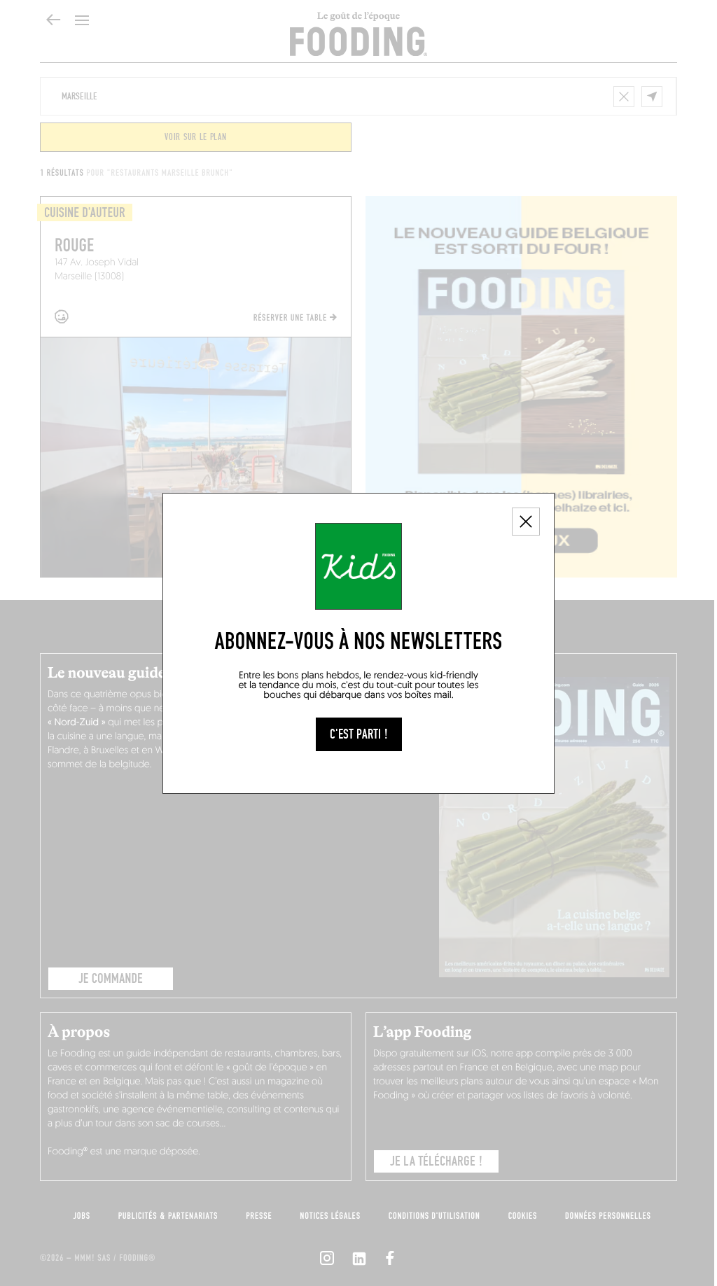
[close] (526, 522)
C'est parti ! (359, 734)
